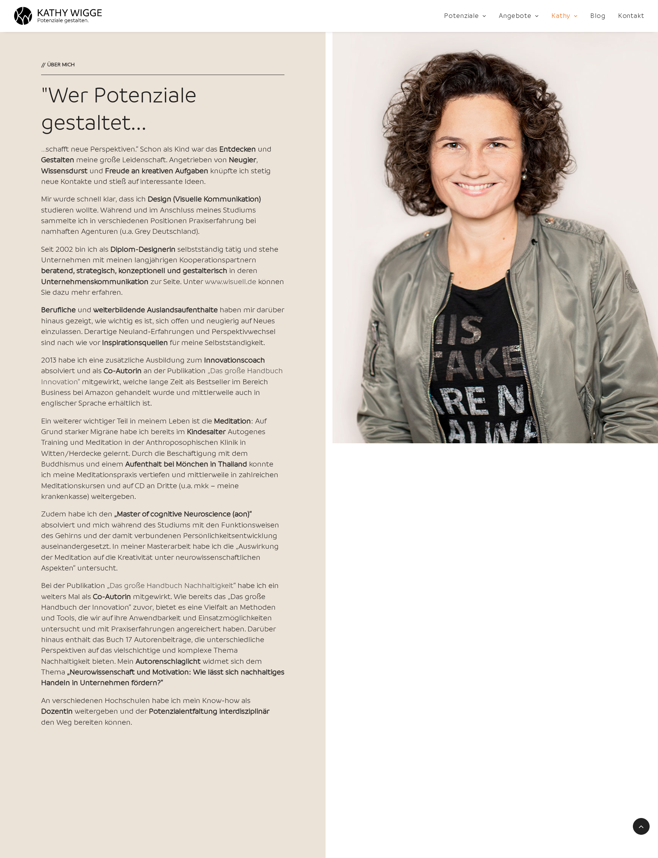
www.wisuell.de (230, 281)
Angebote (515, 15)
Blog (597, 15)
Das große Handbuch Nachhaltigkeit (171, 585)
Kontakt (631, 15)
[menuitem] (468, 16)
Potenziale (461, 15)
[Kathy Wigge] (58, 16)
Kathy (561, 15)
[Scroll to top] (641, 825)
